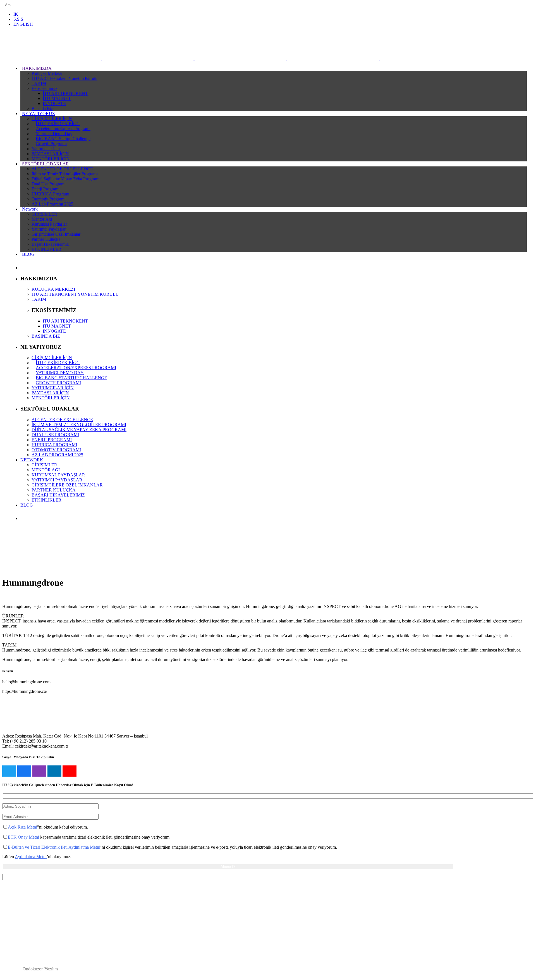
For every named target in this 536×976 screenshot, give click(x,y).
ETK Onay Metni (23, 837)
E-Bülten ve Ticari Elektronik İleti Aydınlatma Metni (54, 847)
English (23, 24)
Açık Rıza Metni (22, 827)
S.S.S (18, 19)
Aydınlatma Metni (31, 856)
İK (15, 14)
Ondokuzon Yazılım (40, 969)
